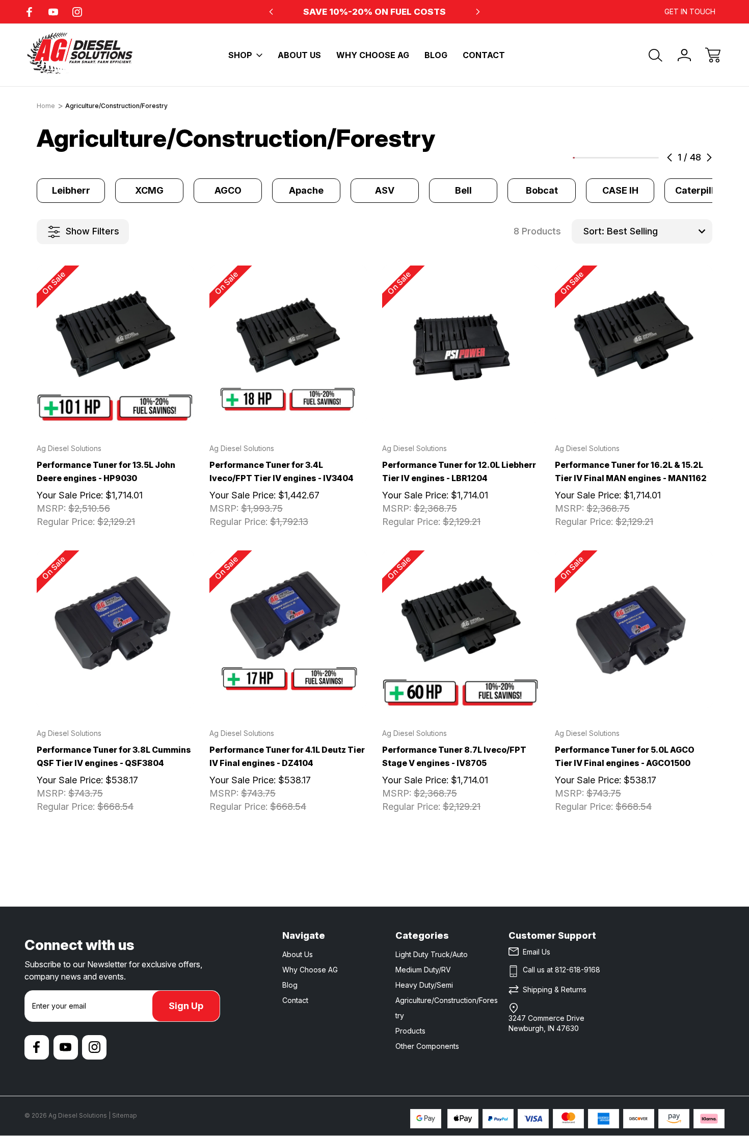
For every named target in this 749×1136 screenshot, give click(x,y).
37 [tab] (638, 157)
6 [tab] (583, 157)
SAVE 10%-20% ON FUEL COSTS (374, 12)
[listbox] (658, 231)
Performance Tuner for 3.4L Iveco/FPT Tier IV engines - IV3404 (281, 471)
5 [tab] (581, 157)
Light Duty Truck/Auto (431, 954)
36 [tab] (636, 157)
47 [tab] (656, 157)
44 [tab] (651, 157)
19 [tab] (606, 157)
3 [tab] (577, 157)
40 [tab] (644, 157)
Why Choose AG (372, 55)
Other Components (427, 1046)
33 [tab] (631, 157)
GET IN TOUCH (689, 11)
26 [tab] (619, 157)
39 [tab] (642, 157)
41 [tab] (646, 157)
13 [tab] (595, 157)
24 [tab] (615, 157)
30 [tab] (626, 157)
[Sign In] (684, 55)
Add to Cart (115, 400)
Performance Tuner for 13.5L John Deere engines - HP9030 (106, 471)
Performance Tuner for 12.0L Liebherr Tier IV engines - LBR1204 (459, 471)
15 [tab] (599, 157)
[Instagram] (77, 12)
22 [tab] (611, 157)
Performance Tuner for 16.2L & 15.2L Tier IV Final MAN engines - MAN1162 (631, 471)
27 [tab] (621, 157)
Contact (484, 55)
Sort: (593, 231)
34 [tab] (633, 157)
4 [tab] (579, 157)
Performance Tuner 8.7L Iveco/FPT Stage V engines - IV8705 (454, 756)
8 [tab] (586, 157)
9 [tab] (588, 157)
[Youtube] (53, 12)
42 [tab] (647, 157)
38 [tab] (640, 157)
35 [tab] (635, 157)
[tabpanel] (71, 190)
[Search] (655, 55)
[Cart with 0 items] (713, 55)
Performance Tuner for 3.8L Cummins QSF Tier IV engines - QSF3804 (114, 756)
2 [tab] (576, 157)
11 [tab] (592, 157)
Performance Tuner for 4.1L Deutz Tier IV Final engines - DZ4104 (287, 756)
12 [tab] (594, 157)
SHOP (240, 55)
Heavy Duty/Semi (424, 985)
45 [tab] (653, 157)
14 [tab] (597, 157)
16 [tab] (601, 157)
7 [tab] (584, 157)
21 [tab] (609, 157)
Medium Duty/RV (423, 969)
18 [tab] (604, 157)
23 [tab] (613, 157)
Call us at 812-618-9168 (561, 969)
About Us (299, 55)
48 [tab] (658, 157)
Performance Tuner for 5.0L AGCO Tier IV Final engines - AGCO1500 (624, 756)
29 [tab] (624, 157)
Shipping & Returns (554, 989)
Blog (435, 55)
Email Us (536, 951)
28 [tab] (622, 157)
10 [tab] (590, 157)
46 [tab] (654, 157)
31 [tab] (628, 157)
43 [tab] (649, 157)
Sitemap (124, 1115)
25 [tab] (617, 157)
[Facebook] (29, 12)
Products (410, 1030)
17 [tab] (602, 157)
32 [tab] (629, 157)
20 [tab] (608, 157)
